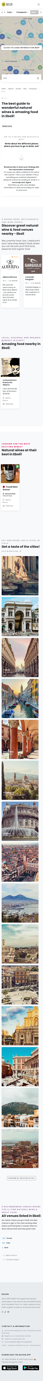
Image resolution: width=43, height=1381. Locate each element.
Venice (7, 711)
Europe (18, 89)
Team (4, 1345)
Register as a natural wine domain (18, 1336)
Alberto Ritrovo (10, 277)
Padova (7, 1079)
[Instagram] (2, 1312)
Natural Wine (10, 1359)
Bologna (8, 752)
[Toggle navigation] (38, 4)
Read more (7, 126)
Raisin (4, 89)
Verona (7, 874)
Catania (8, 1038)
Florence (8, 792)
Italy (9, 12)
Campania (21, 12)
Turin (6, 670)
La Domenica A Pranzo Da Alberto (10, 382)
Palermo (8, 997)
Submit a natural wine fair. (15, 1339)
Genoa (7, 833)
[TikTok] (5, 1312)
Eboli (33, 12)
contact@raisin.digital (21, 182)
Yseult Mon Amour (10, 488)
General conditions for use (18, 1345)
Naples (7, 915)
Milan (6, 629)
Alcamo (8, 1120)
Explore (11, 89)
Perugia (8, 956)
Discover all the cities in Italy (21, 1178)
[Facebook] (8, 1312)
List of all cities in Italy (10, 551)
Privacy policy (35, 1345)
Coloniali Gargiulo (29, 278)
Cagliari (8, 1161)
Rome (6, 588)
